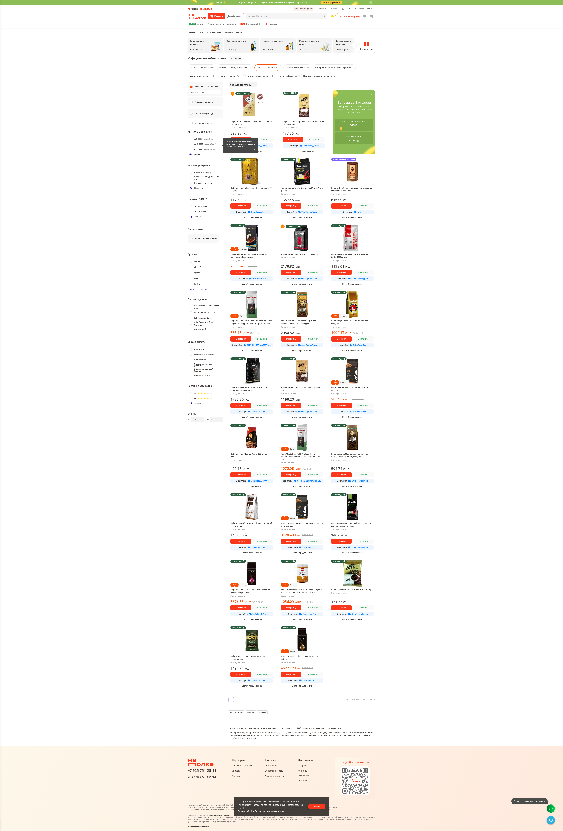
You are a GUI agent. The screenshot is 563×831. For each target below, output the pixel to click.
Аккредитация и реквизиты (198, 826)
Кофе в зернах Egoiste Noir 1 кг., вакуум (299, 254)
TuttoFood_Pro (259, 278)
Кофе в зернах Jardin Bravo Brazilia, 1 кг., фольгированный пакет (249, 388)
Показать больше (198, 289)
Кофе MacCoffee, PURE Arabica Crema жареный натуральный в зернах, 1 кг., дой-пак (301, 457)
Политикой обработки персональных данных (261, 811)
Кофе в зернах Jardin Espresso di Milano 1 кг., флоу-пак (302, 189)
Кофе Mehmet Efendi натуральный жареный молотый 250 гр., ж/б (352, 189)
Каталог (202, 32)
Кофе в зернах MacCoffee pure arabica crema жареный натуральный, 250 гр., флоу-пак (251, 322)
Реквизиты (303, 775)
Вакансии (303, 780)
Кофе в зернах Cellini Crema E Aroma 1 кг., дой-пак (300, 657)
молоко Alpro (236, 712)
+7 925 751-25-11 (351, 9)
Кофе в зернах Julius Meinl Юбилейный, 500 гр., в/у (251, 189)
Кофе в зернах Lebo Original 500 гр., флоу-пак (300, 388)
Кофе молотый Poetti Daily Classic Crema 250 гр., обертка (251, 123)
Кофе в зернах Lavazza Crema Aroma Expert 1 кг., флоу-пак (302, 524)
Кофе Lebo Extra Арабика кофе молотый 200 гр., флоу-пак (303, 123)
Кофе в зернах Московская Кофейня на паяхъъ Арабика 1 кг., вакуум (299, 322)
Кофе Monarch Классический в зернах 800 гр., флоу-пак (250, 657)
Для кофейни (215, 32)
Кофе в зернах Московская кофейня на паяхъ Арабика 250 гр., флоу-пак (349, 455)
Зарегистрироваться (331, 2)
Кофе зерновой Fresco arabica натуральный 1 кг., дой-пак (251, 524)
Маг (360, 212)
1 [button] (231, 699)
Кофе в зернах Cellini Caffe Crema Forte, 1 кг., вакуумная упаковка (251, 591)
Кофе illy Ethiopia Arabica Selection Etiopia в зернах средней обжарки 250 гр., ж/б (301, 591)
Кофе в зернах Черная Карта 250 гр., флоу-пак (250, 455)
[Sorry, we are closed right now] (551, 820)
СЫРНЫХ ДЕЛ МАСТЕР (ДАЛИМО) (259, 345)
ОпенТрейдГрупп (259, 145)
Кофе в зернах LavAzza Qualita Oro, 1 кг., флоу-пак (350, 322)
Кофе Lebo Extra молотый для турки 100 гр (351, 589)
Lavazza (250, 712)
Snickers (262, 712)
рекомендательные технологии (219, 815)
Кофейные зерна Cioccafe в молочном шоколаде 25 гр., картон (248, 255)
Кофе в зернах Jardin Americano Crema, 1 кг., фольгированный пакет (352, 524)
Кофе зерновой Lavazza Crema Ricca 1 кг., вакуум (350, 388)
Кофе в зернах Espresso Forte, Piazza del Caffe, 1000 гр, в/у (349, 255)
